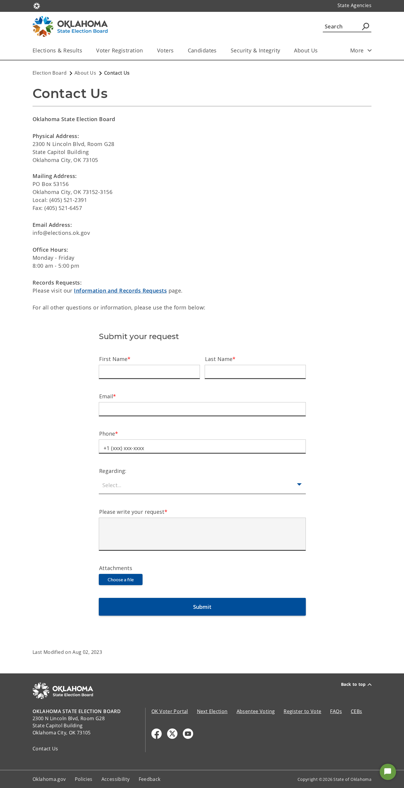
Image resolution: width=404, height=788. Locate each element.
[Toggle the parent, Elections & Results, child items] (84, 50)
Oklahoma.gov (49, 779)
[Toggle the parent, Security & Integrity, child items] (282, 50)
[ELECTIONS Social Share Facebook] (156, 733)
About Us (306, 50)
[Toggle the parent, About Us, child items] (320, 50)
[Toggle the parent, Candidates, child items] (219, 50)
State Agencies (354, 5)
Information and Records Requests (120, 290)
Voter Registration (119, 50)
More (357, 50)
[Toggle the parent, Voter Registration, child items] (145, 50)
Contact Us (45, 748)
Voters (165, 50)
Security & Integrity (255, 50)
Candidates (202, 50)
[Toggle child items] (370, 50)
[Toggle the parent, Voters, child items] (176, 50)
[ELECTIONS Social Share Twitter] (172, 733)
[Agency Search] (365, 26)
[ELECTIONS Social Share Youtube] (188, 733)
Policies (84, 779)
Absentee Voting (256, 711)
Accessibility (115, 779)
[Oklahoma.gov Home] (37, 5)
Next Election (212, 711)
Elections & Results (57, 50)
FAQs (336, 711)
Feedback (150, 779)
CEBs (356, 711)
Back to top (353, 684)
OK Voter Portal (169, 711)
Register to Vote (302, 711)
